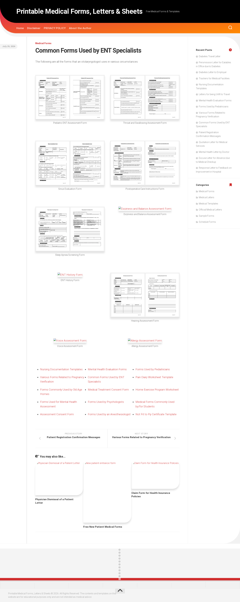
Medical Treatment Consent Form (108, 389)
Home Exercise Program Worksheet (157, 389)
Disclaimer (33, 28)
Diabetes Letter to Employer (213, 72)
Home (20, 28)
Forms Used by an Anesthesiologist (109, 414)
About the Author (80, 28)
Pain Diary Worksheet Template (154, 377)
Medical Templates (208, 203)
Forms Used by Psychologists (106, 401)
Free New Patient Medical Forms (102, 526)
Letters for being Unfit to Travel (214, 94)
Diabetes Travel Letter (209, 56)
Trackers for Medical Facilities (214, 78)
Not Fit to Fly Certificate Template (156, 414)
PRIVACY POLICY (55, 28)
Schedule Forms (207, 222)
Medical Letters (206, 197)
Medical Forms (43, 43)
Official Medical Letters (210, 209)
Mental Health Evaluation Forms (107, 369)
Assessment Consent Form (57, 414)
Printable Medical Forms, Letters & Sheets (79, 11)
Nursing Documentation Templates (61, 369)
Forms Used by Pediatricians (153, 369)
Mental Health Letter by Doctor (214, 152)
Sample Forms (206, 216)
